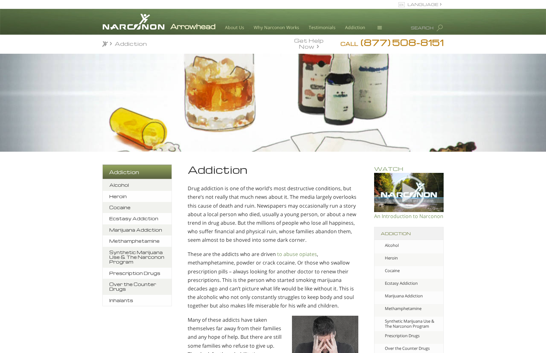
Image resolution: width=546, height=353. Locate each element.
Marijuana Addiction (404, 296)
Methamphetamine (403, 308)
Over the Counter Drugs (132, 286)
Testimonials (322, 27)
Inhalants (121, 300)
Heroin (391, 258)
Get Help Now (309, 43)
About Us (234, 27)
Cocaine (392, 270)
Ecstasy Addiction (401, 283)
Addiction (355, 27)
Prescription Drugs (402, 335)
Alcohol (392, 245)
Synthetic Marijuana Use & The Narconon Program (409, 323)
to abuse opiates (297, 254)
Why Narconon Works (276, 27)
